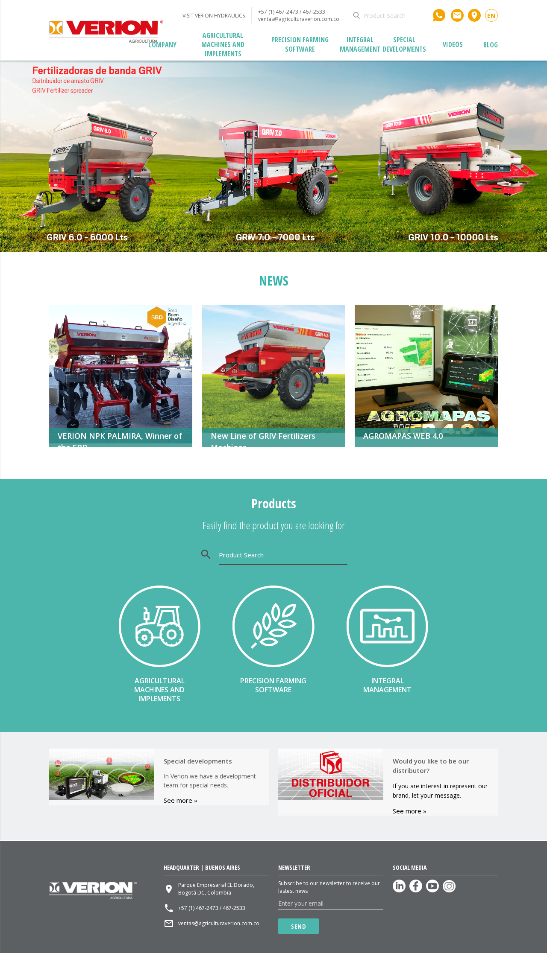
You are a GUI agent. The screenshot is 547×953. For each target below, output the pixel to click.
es (491, 22)
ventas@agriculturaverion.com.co (298, 19)
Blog (490, 45)
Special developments (404, 44)
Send (298, 926)
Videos (453, 44)
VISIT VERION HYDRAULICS (213, 15)
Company (162, 45)
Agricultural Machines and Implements (222, 44)
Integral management (360, 44)
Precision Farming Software (300, 44)
